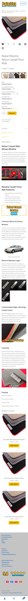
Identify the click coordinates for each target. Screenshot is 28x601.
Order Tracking (5, 552)
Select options (14, 445)
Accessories (5, 539)
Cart (21, 597)
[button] (24, 18)
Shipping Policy (5, 562)
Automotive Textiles (7, 537)
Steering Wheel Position (8, 87)
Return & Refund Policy (7, 560)
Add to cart (12, 113)
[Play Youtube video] (14, 173)
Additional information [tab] (7, 132)
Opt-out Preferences (7, 566)
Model (3, 82)
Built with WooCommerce (15, 592)
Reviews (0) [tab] (4, 137)
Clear (16, 108)
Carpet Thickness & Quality (8, 92)
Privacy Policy (5, 592)
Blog (3, 540)
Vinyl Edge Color (6, 96)
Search (14, 598)
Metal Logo (4, 106)
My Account (4, 598)
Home (4, 11)
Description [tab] (4, 128)
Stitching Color (5, 101)
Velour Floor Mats (10, 11)
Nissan (16, 11)
